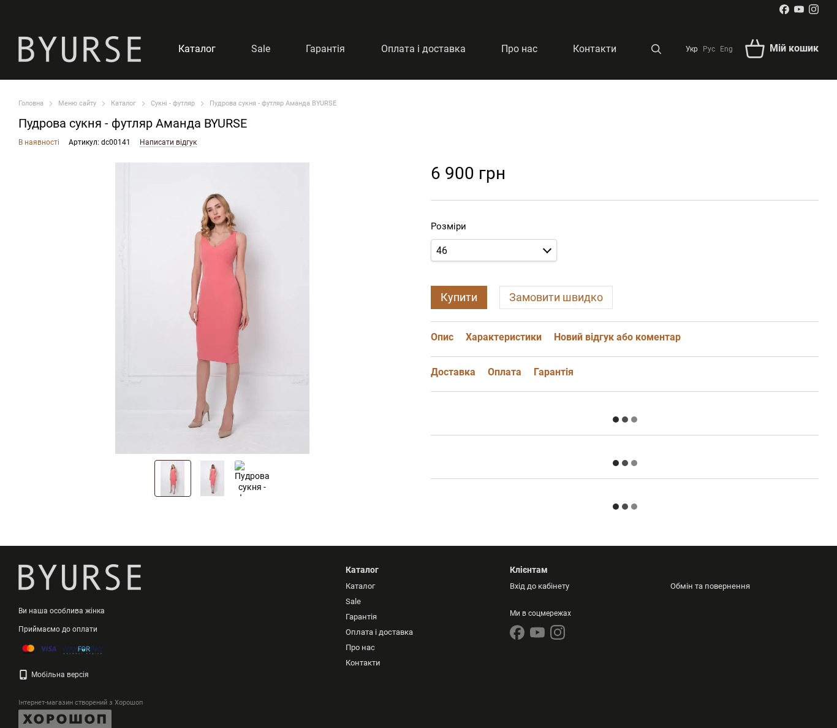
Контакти (594, 49)
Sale (260, 49)
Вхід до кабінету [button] (539, 586)
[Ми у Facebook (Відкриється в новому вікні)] (784, 9)
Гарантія (325, 49)
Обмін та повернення (710, 586)
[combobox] (494, 250)
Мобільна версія (59, 674)
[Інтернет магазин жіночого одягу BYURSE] (79, 577)
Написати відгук (168, 142)
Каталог (197, 49)
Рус (709, 49)
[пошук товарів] (656, 49)
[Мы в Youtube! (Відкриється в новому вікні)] (799, 9)
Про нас (519, 49)
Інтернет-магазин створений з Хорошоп (80, 703)
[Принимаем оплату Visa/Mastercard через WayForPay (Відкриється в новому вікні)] (62, 649)
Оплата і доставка (423, 49)
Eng (726, 49)
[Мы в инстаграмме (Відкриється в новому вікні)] (814, 9)
